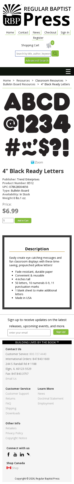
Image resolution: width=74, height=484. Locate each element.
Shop (15, 468)
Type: (6, 190)
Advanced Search (37, 60)
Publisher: (9, 179)
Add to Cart (23, 220)
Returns (10, 398)
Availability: (10, 194)
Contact (23, 32)
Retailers (11, 428)
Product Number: (14, 183)
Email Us (11, 378)
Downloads (13, 413)
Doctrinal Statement (51, 398)
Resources (23, 80)
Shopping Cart (30, 45)
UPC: (5, 187)
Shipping (11, 408)
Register (38, 38)
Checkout (50, 32)
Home (10, 32)
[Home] (36, 26)
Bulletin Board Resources (19, 84)
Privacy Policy (14, 433)
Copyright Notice (16, 438)
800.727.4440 (37, 354)
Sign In (65, 32)
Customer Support (17, 393)
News (36, 32)
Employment (46, 403)
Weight (7, 198)
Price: (7, 204)
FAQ (8, 403)
